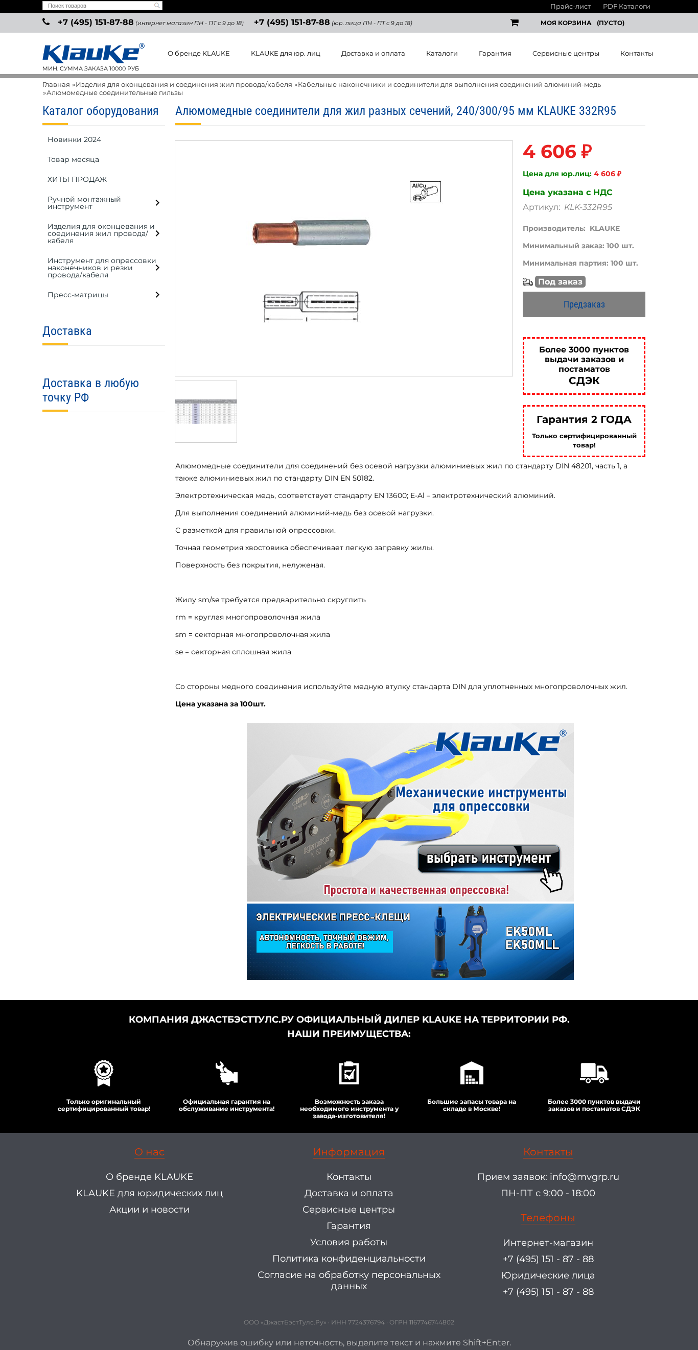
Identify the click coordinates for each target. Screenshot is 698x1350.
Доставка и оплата (373, 53)
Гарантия (495, 53)
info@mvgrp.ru (584, 1176)
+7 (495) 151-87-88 (96, 22)
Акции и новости (149, 1209)
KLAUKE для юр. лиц (285, 53)
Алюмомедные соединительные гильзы (114, 92)
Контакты (636, 53)
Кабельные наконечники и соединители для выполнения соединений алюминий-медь (449, 84)
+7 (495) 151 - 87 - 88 (548, 1259)
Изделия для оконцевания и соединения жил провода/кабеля (184, 84)
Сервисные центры (565, 53)
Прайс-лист (570, 6)
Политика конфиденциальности (349, 1258)
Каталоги (442, 53)
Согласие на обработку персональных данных (349, 1280)
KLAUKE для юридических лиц (149, 1193)
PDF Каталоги (626, 6)
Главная (56, 84)
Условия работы (348, 1242)
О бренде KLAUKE (199, 53)
